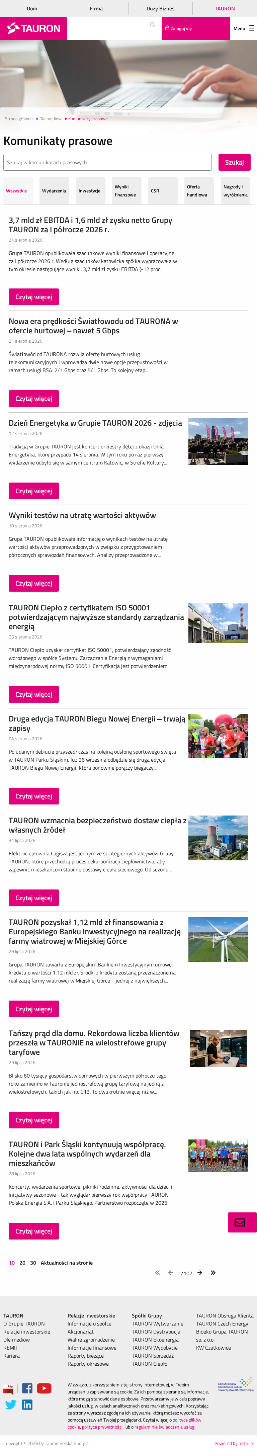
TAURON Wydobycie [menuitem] (155, 1348)
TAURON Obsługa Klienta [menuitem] (225, 1315)
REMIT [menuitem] (10, 1348)
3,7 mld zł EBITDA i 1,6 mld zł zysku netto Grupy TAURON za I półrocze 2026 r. (90, 224)
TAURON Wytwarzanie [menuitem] (157, 1323)
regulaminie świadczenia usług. (165, 1426)
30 (33, 1263)
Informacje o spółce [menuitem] (89, 1323)
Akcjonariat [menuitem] (81, 1332)
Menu (239, 28)
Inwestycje (89, 190)
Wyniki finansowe (125, 190)
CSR (155, 190)
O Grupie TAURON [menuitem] (24, 1323)
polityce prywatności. (102, 1426)
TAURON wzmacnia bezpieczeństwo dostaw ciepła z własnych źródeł (98, 825)
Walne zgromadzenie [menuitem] (91, 1340)
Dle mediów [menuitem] (16, 1340)
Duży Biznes (161, 8)
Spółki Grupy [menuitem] (147, 1315)
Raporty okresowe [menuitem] (88, 1364)
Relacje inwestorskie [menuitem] (26, 1332)
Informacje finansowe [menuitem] (92, 1348)
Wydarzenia (54, 190)
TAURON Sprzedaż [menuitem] (153, 1356)
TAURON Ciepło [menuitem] (149, 1364)
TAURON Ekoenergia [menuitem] (155, 1340)
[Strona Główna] (33, 28)
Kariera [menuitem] (11, 1356)
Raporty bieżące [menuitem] (86, 1356)
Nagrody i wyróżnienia (236, 190)
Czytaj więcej (33, 296)
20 (22, 1263)
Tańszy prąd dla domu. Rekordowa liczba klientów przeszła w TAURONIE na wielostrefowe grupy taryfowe (94, 1042)
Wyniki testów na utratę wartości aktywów (82, 515)
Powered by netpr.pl (234, 1443)
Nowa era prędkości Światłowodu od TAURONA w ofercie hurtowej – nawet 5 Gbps (93, 325)
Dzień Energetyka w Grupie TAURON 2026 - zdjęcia (95, 423)
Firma (96, 8)
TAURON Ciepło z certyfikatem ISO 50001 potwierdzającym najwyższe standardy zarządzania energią (96, 616)
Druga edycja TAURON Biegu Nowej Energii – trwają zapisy (97, 723)
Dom (32, 8)
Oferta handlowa (197, 190)
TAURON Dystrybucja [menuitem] (156, 1332)
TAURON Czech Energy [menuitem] (222, 1323)
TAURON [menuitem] (13, 1315)
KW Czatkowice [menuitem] (213, 1348)
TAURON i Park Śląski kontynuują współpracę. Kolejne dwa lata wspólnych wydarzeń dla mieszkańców (87, 1153)
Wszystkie (16, 190)
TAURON (225, 8)
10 (12, 1263)
